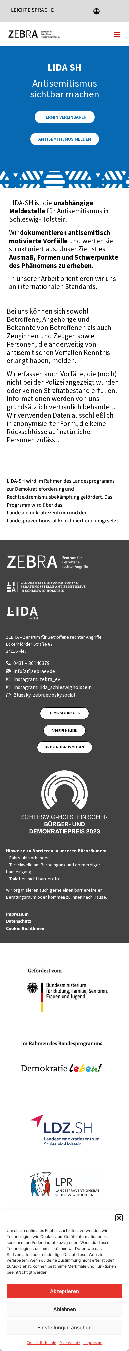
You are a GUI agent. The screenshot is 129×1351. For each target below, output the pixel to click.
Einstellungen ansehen (64, 1327)
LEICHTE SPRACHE (32, 10)
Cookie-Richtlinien (25, 928)
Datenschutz (69, 1343)
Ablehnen (64, 1309)
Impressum (92, 1343)
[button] (119, 1218)
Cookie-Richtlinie (41, 1343)
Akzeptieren (64, 1291)
